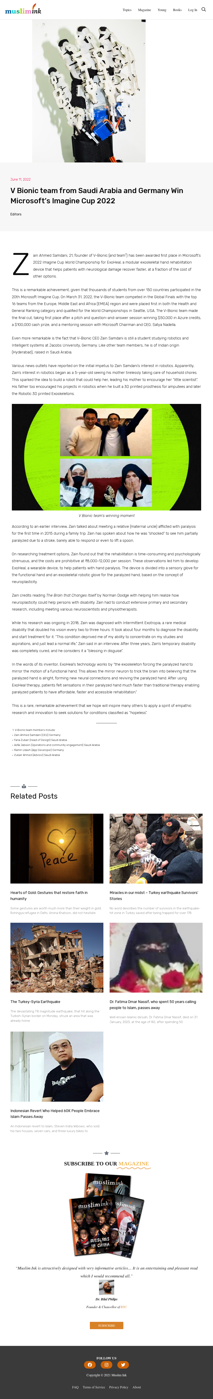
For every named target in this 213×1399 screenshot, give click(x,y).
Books (177, 10)
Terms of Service (94, 1387)
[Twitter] (123, 1365)
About (137, 1387)
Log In (192, 10)
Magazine (144, 10)
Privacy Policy (118, 1387)
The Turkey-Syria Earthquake (35, 1001)
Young (162, 10)
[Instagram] (106, 1365)
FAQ (75, 1387)
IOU (124, 1307)
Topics (127, 10)
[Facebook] (90, 1365)
